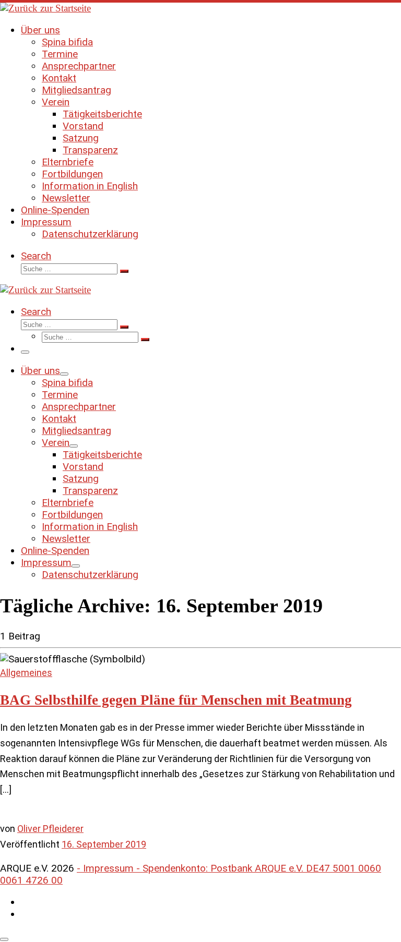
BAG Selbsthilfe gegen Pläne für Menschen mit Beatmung (176, 700)
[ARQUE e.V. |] (45, 8)
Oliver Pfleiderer (50, 828)
